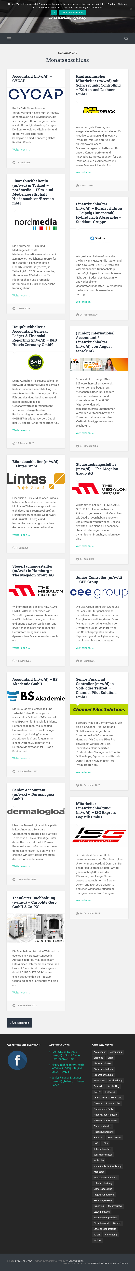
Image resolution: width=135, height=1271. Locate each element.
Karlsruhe (99, 1160)
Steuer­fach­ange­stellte (105, 1229)
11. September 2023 (27, 771)
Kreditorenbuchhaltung (105, 1177)
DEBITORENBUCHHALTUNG (108, 1097)
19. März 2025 (87, 661)
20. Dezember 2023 (90, 785)
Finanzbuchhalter (103, 1126)
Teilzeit (97, 1234)
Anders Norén (100, 1263)
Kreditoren (99, 1171)
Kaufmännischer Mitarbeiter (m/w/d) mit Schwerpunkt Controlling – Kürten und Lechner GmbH (98, 85)
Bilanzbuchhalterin (103, 1069)
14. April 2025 (87, 559)
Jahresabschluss (102, 1149)
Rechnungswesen (103, 1200)
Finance (98, 1103)
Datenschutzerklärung (72, 12)
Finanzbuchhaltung (104, 1132)
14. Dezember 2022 (90, 913)
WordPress (76, 1261)
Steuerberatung (102, 1211)
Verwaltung (111, 1234)
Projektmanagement (104, 1194)
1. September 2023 (26, 879)
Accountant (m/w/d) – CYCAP (32, 78)
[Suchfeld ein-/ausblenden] (126, 38)
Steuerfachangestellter (105, 1217)
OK (54, 12)
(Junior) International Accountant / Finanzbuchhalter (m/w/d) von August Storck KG (95, 341)
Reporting (99, 1206)
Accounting (116, 1052)
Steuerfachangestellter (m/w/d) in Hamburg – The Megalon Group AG (33, 570)
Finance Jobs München (105, 1120)
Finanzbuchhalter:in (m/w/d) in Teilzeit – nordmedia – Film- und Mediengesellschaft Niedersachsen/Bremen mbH (33, 191)
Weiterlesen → (21, 149)
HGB (96, 1143)
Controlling (113, 1086)
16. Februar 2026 (25, 443)
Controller (99, 1086)
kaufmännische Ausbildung (108, 1166)
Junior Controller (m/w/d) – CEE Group (99, 579)
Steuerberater (115, 1206)
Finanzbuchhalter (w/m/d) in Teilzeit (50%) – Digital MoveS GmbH (68, 1068)
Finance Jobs (113, 1103)
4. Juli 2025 (22, 548)
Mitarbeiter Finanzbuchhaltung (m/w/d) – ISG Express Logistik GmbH (96, 810)
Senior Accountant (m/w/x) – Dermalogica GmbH (33, 794)
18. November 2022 (26, 1005)
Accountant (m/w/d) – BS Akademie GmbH (35, 681)
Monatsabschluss (103, 1189)
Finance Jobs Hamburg (106, 1114)
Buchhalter (99, 1080)
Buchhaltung (115, 1080)
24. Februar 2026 (89, 314)
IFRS (105, 1143)
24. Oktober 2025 (89, 446)
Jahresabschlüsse (103, 1154)
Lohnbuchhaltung (103, 1183)
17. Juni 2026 (23, 162)
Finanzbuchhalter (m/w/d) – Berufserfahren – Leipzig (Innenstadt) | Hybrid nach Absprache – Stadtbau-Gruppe (99, 212)
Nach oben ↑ (120, 1263)
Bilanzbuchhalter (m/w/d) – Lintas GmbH (35, 463)
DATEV (97, 1092)
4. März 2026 (86, 185)
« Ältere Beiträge (19, 1022)
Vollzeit (97, 1240)
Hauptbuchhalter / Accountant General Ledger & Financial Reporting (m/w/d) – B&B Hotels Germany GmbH (34, 335)
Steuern (117, 1223)
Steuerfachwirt (101, 1223)
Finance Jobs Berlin (104, 1109)
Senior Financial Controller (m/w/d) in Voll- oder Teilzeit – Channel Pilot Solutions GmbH (96, 688)
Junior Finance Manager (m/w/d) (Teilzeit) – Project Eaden (69, 1081)
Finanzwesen (114, 1137)
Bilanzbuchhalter (102, 1063)
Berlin (110, 1057)
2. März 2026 (23, 308)
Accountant (100, 1052)
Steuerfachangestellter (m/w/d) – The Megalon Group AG (97, 469)
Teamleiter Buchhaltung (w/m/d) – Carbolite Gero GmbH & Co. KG (34, 902)
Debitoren (110, 1092)
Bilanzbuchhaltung (103, 1075)
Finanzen (98, 1137)
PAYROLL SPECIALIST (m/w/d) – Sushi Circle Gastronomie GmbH (66, 1055)
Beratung (98, 1057)
